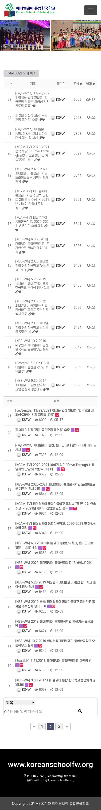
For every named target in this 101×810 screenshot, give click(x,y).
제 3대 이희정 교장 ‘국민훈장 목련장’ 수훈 (43, 430)
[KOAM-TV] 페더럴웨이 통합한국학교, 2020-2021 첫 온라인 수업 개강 (32, 222)
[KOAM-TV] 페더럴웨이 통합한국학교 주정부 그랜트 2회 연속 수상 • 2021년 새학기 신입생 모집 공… (32, 199)
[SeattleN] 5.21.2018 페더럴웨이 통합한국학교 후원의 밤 (32, 367)
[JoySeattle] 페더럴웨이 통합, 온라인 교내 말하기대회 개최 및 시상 (31, 133)
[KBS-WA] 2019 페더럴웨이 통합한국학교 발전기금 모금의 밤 (31, 327)
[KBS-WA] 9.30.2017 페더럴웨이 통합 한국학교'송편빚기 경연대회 (30, 385)
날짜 (89, 84)
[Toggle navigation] (90, 10)
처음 (33, 726)
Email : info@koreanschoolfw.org (52, 780)
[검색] (80, 711)
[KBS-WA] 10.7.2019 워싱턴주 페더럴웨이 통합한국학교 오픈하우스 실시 (31, 345)
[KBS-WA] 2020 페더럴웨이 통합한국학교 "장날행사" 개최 (32, 266)
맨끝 (67, 726)
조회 (76, 84)
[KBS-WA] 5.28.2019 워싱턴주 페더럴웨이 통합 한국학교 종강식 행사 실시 (32, 283)
